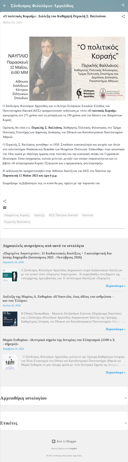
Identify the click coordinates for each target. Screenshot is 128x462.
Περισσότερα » (115, 286)
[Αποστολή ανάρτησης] (5, 208)
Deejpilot (73, 448)
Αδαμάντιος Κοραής (17, 215)
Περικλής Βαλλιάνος (17, 222)
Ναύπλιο (87, 215)
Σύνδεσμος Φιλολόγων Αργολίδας (42, 5)
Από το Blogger (66, 441)
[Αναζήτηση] (123, 6)
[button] (123, 16)
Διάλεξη (39, 215)
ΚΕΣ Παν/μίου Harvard (63, 215)
